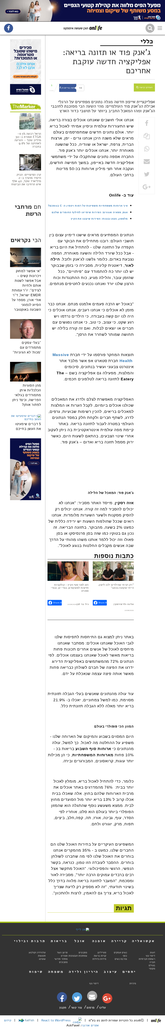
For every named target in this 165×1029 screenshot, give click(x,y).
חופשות (42, 956)
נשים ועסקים (120, 952)
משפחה (56, 971)
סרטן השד (62, 952)
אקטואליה (143, 940)
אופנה (99, 940)
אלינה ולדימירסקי (124, 604)
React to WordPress (56, 1020)
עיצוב (111, 971)
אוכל (79, 940)
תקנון (62, 1007)
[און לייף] (82, 929)
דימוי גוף (150, 956)
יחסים (129, 971)
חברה (152, 962)
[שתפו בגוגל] (147, 187)
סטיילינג (101, 952)
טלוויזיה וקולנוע (37, 952)
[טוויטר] (77, 1000)
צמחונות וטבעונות (78, 956)
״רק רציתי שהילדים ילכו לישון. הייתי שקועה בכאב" (116, 586)
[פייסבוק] (62, 1000)
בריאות (59, 940)
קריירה (119, 940)
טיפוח (36, 971)
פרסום (90, 1007)
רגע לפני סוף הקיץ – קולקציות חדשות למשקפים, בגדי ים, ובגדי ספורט (70, 587)
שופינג (42, 959)
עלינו (102, 1007)
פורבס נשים (121, 959)
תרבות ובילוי (30, 940)
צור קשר (76, 1007)
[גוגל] (106, 999)
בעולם (152, 965)
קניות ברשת (100, 956)
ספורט (64, 956)
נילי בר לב (83, 604)
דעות (152, 952)
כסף (125, 956)
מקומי (152, 968)
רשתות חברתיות (147, 959)
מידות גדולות (99, 959)
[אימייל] (92, 997)
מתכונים (83, 952)
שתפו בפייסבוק (68, 87)
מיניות (133, 983)
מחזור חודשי (61, 959)
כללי (146, 41)
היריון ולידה (84, 971)
